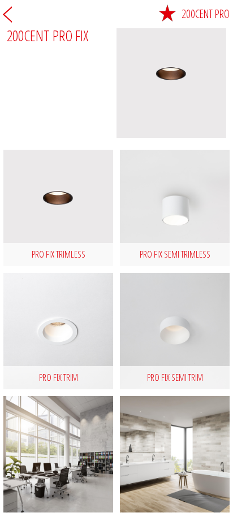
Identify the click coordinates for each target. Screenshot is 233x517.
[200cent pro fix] (58, 454)
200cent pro (206, 13)
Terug (7, 14)
